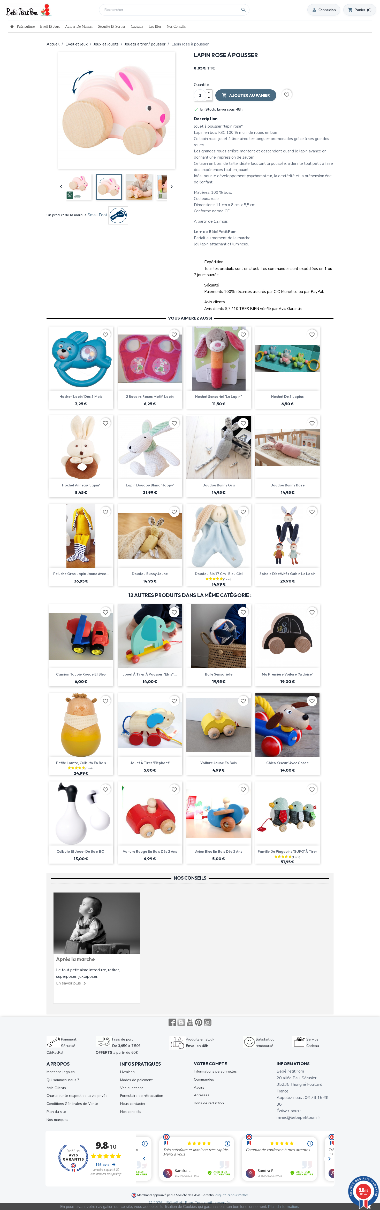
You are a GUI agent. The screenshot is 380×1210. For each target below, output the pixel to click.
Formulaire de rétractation (141, 1095)
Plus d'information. (283, 1206)
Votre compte (210, 1063)
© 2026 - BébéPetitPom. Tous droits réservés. (190, 1202)
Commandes (204, 1079)
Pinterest (199, 1022)
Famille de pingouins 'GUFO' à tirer (287, 851)
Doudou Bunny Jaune (150, 573)
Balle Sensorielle (218, 674)
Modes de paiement (136, 1079)
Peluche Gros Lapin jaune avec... (81, 573)
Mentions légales (61, 1071)
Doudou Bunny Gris (218, 485)
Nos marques (57, 1119)
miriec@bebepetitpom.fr (298, 1117)
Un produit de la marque (67, 215)
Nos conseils (130, 1111)
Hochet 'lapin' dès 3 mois (80, 396)
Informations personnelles (215, 1071)
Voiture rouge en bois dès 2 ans (150, 851)
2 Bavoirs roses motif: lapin (150, 396)
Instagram (207, 1022)
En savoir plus (68, 983)
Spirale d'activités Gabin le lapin (288, 573)
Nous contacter (133, 1103)
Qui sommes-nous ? (63, 1079)
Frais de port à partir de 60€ (118, 1046)
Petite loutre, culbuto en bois (81, 763)
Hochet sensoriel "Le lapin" (218, 396)
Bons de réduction (209, 1103)
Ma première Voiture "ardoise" (287, 674)
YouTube (190, 1022)
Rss (181, 1022)
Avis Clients (56, 1087)
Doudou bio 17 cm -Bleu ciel (218, 573)
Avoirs (199, 1087)
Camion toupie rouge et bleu (81, 674)
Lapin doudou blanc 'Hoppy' (150, 485)
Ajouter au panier (246, 95)
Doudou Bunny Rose (287, 485)
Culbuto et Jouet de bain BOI (81, 851)
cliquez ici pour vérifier (231, 1195)
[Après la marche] (97, 923)
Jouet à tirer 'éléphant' (150, 763)
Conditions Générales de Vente (72, 1103)
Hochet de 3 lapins (287, 396)
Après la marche (75, 959)
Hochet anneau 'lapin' (81, 485)
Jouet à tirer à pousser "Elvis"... (150, 674)
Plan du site (56, 1111)
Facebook (172, 1022)
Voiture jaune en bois (218, 763)
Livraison (127, 1071)
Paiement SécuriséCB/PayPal (61, 1046)
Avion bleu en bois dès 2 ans (218, 851)
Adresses (201, 1095)
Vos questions (131, 1087)
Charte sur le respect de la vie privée (77, 1095)
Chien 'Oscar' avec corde (287, 763)
